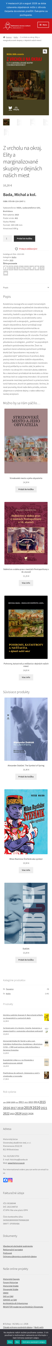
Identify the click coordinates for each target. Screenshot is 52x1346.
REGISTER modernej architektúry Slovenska (23, 1306)
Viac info (26, 582)
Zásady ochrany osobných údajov (18, 1327)
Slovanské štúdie (10, 1289)
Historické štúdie (11, 1286)
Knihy (16, 37)
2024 (18, 1113)
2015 (42, 1102)
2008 (8, 1102)
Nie (17, 1342)
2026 (30, 1113)
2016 (6, 1108)
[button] (45, 51)
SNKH (5, 1293)
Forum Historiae (10, 1282)
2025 (25, 1113)
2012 (26, 1102)
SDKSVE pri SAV (10, 1299)
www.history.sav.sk (16, 1163)
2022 (6, 1113)
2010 (16, 1102)
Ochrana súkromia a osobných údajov (20, 1256)
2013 (30, 1102)
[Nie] (48, 1337)
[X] (16, 268)
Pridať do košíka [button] (26, 489)
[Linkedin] (21, 268)
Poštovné (7, 1253)
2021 (44, 1108)
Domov (9, 37)
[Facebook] (5, 268)
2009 (13, 1102)
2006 (4, 1102)
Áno (10, 1342)
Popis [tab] (5, 287)
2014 (36, 1102)
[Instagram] (11, 268)
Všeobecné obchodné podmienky (18, 1246)
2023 (11, 260)
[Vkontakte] (26, 268)
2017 (13, 1108)
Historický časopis (11, 1279)
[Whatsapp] (42, 268)
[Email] (5, 273)
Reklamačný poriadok (13, 1249)
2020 (36, 1107)
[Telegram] (31, 268)
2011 (21, 1102)
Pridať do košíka (24, 238)
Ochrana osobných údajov (34, 1342)
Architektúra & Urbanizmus (15, 1303)
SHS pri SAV (8, 1296)
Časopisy (10, 989)
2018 (20, 1108)
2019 (28, 1107)
